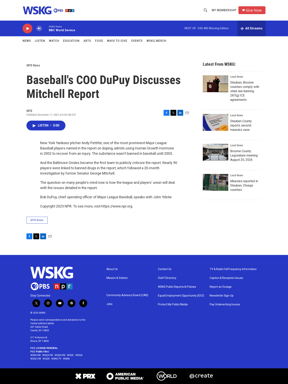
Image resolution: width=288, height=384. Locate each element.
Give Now (254, 10)
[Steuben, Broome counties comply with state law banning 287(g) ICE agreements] (215, 83)
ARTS (87, 40)
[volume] (39, 28)
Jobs (109, 304)
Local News (236, 76)
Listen (40, 40)
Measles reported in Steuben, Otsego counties (244, 185)
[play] (27, 28)
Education (71, 40)
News (27, 40)
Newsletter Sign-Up (222, 295)
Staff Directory (167, 278)
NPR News (33, 65)
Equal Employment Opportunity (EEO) (181, 295)
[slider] (45, 28)
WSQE (70, 355)
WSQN (46, 358)
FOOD (99, 40)
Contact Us (164, 269)
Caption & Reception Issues (226, 278)
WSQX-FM (47, 355)
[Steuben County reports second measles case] (215, 122)
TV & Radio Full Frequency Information (233, 269)
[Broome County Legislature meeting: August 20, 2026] (215, 152)
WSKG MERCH (156, 40)
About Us (112, 269)
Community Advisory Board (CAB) (127, 295)
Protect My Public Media (173, 304)
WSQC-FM (35, 358)
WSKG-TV (56, 358)
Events (137, 40)
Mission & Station (117, 278)
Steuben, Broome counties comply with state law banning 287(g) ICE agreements (244, 91)
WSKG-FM (35, 355)
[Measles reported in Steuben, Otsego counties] (215, 182)
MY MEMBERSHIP (224, 10)
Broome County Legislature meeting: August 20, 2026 (244, 155)
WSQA (78, 355)
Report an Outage (221, 286)
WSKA (66, 358)
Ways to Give (117, 40)
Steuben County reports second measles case (241, 125)
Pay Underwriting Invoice (225, 304)
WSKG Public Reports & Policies (177, 286)
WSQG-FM (60, 355)
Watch (54, 40)
